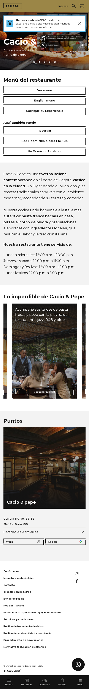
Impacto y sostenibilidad (18, 578)
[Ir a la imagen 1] (34, 62)
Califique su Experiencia (44, 110)
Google (52, 541)
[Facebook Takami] (77, 581)
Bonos (9, 684)
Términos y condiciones (18, 619)
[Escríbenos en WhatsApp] (78, 664)
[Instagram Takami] (77, 573)
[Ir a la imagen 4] (49, 62)
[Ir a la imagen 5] (55, 62)
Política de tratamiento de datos (23, 626)
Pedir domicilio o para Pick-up (44, 141)
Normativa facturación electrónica (24, 646)
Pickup (62, 684)
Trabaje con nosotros (17, 591)
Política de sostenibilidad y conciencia (27, 633)
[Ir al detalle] (62, 32)
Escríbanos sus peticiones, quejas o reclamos (32, 612)
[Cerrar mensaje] (79, 23)
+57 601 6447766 (15, 523)
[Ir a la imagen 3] (44, 62)
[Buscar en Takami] (74, 6)
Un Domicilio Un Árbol (44, 151)
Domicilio (44, 684)
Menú (80, 684)
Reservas (26, 684)
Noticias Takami (13, 605)
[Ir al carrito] (82, 6)
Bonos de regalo (13, 598)
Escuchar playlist (44, 391)
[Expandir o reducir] (82, 532)
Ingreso (63, 6)
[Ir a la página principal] (12, 6)
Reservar (44, 130)
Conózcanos (11, 571)
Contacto (9, 584)
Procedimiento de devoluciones (23, 639)
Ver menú (44, 90)
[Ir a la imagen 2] (39, 62)
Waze (9, 541)
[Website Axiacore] (12, 670)
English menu (44, 100)
